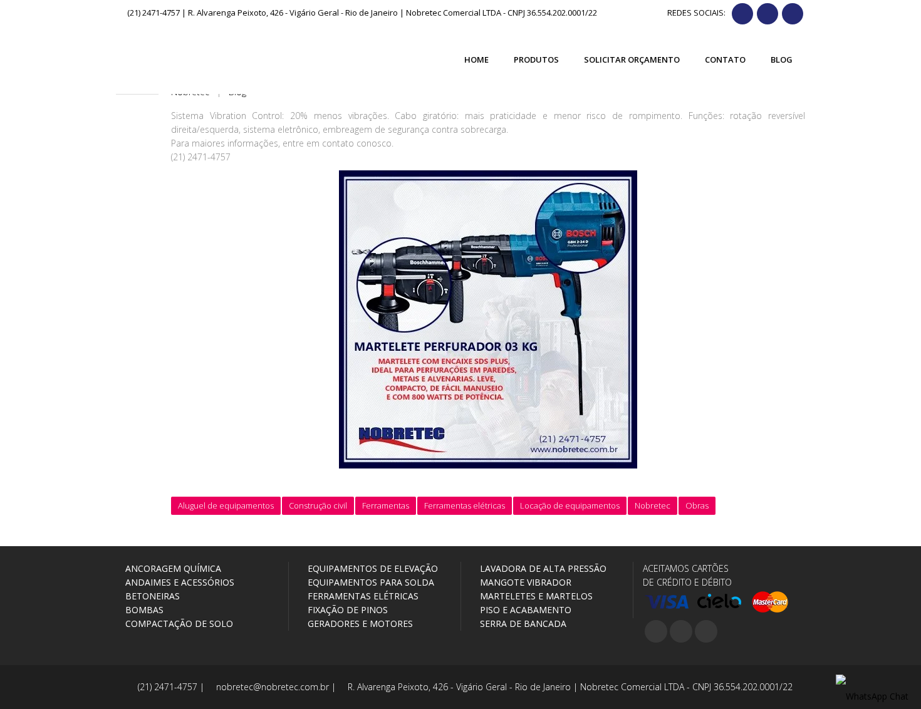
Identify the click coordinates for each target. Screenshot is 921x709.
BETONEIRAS (151, 596)
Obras (697, 505)
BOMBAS (143, 610)
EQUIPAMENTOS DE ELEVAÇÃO (371, 568)
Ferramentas (385, 505)
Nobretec (652, 505)
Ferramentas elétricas (464, 505)
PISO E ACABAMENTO (524, 610)
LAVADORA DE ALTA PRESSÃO (541, 568)
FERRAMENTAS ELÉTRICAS (362, 596)
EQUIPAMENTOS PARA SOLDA (369, 582)
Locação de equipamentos (570, 505)
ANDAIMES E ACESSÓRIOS (178, 582)
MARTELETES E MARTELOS (535, 596)
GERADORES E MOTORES (359, 623)
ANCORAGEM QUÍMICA (172, 568)
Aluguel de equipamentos (226, 505)
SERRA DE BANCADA (521, 623)
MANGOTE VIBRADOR (524, 582)
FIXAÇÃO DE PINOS (346, 610)
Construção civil (318, 505)
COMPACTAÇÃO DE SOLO (178, 623)
